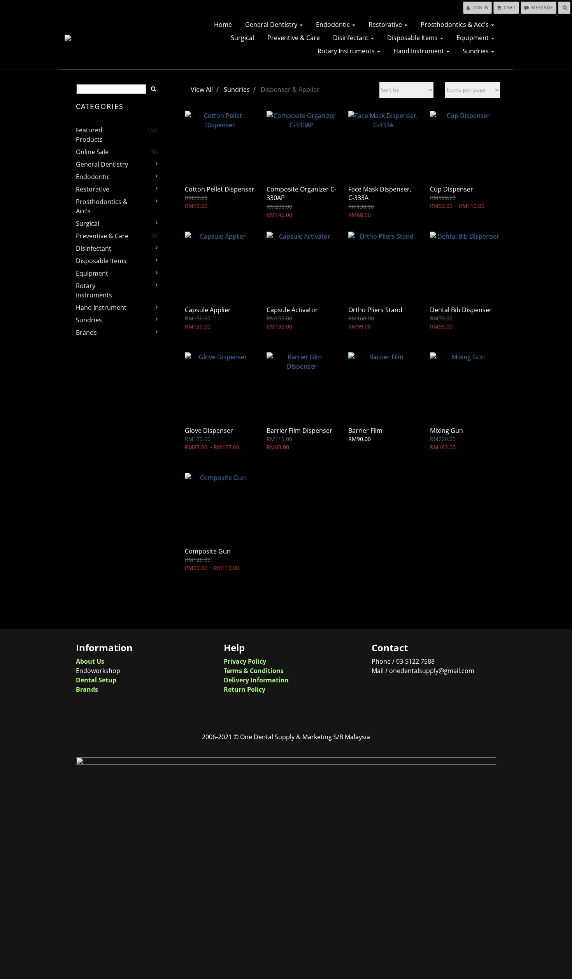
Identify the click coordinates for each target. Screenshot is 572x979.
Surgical (242, 37)
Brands (86, 332)
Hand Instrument (419, 51)
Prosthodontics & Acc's (455, 24)
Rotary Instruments (347, 51)
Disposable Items (413, 37)
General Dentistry (272, 24)
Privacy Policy (245, 661)
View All (202, 89)
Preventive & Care (293, 37)
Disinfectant (351, 37)
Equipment (473, 37)
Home (223, 24)
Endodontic (333, 24)
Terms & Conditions (254, 670)
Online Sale (92, 152)
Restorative (386, 24)
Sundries (476, 51)
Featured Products (89, 135)
